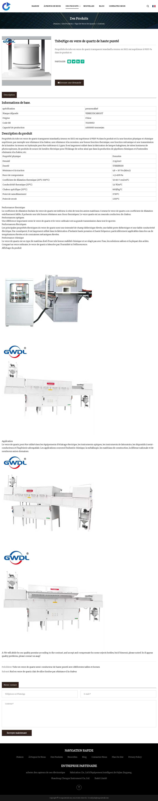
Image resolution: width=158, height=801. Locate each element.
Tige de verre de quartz (85, 24)
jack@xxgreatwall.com (101, 798)
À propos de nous (52, 6)
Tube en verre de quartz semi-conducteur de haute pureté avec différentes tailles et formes (56, 667)
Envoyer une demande (70, 82)
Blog (101, 6)
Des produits (72, 6)
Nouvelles (88, 6)
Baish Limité (101, 778)
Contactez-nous (117, 6)
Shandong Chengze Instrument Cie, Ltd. (70, 778)
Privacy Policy (135, 757)
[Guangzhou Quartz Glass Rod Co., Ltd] (6, 6)
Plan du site (117, 757)
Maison (35, 6)
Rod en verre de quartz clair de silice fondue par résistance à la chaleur (43, 671)
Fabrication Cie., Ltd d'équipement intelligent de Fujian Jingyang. (101, 772)
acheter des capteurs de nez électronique (45, 772)
